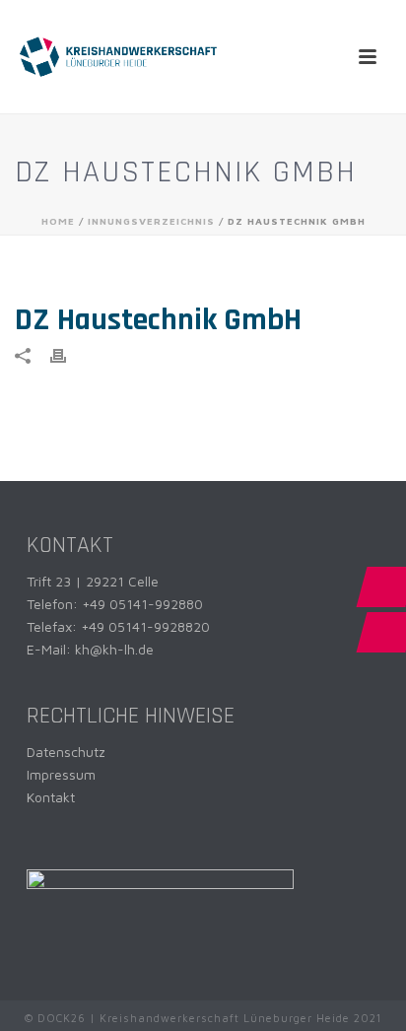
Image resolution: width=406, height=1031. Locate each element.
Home (58, 221)
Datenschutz (66, 751)
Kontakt (51, 797)
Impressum (61, 774)
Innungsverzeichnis (151, 221)
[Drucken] (68, 354)
